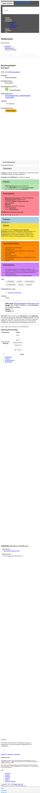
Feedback (7, 776)
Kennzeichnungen (13, 25)
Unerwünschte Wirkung (11, 243)
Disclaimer (17, 754)
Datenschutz (10, 754)
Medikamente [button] (8, 21)
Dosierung (6, 219)
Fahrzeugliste (12, 27)
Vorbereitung (7, 168)
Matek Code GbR (18, 784)
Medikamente (12, 22)
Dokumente (8, 30)
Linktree (7, 779)
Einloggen (7, 773)
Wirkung (6, 225)
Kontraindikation (8, 193)
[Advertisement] (20, 135)
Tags (6, 32)
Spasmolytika (9, 97)
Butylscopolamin (14, 72)
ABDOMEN (10, 281)
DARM (20, 281)
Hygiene (7, 29)
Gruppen (11, 24)
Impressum (4, 754)
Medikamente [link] (9, 48)
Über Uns (7, 778)
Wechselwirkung (8, 265)
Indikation (6, 181)
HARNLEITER (11, 284)
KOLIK (21, 284)
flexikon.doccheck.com (14, 292)
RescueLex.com (33, 303)
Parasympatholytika (11, 95)
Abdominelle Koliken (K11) (12, 551)
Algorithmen (8, 19)
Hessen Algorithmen (10, 781)
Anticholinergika (24, 95)
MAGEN (29, 284)
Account (7, 775)
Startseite (7, 17)
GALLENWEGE (29, 281)
